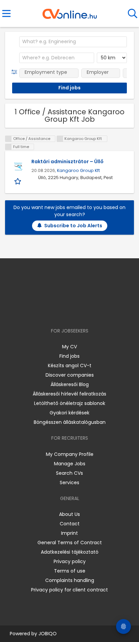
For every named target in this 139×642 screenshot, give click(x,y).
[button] (15, 72)
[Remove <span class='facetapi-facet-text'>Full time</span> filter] (8, 147)
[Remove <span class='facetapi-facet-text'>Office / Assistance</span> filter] (8, 139)
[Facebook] (54, 311)
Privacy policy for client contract (69, 589)
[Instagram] (65, 311)
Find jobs (69, 356)
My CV (69, 346)
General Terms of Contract (69, 542)
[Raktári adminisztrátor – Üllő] (18, 166)
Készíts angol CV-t (69, 365)
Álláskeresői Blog (70, 384)
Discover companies (70, 375)
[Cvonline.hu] (70, 11)
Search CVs (69, 473)
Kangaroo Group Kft (78, 170)
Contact (70, 523)
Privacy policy (70, 561)
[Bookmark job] (18, 181)
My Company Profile (69, 454)
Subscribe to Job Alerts (73, 225)
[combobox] (73, 41)
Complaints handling (69, 580)
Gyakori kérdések (69, 412)
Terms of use (69, 570)
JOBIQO (47, 633)
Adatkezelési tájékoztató (70, 552)
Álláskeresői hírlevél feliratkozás (69, 393)
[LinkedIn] (76, 311)
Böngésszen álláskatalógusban (70, 422)
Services (69, 482)
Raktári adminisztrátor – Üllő (67, 161)
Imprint (69, 533)
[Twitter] (86, 311)
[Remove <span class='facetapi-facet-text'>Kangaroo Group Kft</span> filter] (60, 139)
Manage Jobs (69, 463)
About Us (69, 514)
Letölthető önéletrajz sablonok (69, 403)
